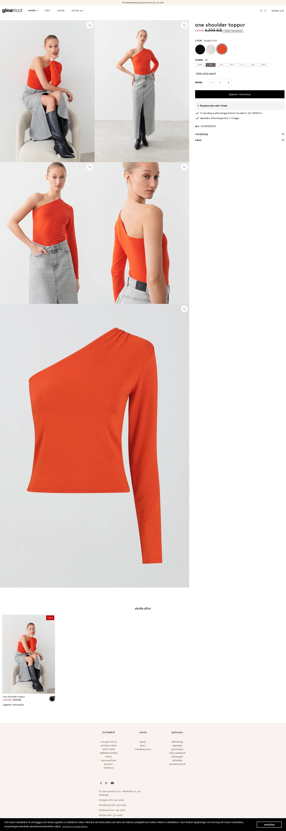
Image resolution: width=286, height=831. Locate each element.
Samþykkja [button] (269, 824)
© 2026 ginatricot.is (110, 791)
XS (210, 64)
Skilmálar (177, 760)
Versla (31, 10)
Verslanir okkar (108, 745)
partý (143, 741)
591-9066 (119, 800)
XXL (263, 64)
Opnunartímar (108, 760)
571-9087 (118, 815)
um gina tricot (109, 741)
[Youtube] (112, 783)
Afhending (177, 741)
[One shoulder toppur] (28, 654)
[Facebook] (101, 783)
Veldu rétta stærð (206, 73)
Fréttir (108, 756)
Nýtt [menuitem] (47, 10)
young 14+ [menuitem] (78, 10)
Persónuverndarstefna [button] (74, 826)
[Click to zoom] (89, 25)
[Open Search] (261, 10)
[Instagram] (106, 783)
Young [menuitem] (60, 10)
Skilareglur (177, 756)
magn (198, 82)
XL (253, 64)
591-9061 (120, 810)
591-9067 (121, 805)
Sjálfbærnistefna (109, 752)
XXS (200, 64)
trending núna (143, 749)
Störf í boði (108, 749)
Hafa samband (177, 752)
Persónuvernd (177, 764)
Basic (143, 745)
